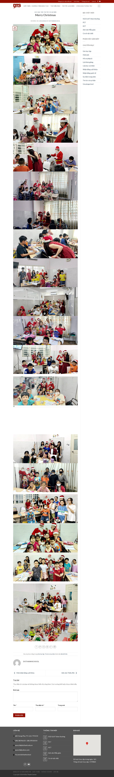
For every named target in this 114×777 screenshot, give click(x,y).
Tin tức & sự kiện (68, 6)
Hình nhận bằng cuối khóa (25, 673)
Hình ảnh (86, 55)
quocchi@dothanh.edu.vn (24, 745)
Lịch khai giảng (88, 62)
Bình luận (16, 690)
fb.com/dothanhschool (23, 755)
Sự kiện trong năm (89, 77)
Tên (15, 705)
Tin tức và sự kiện (50, 12)
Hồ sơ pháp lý (87, 58)
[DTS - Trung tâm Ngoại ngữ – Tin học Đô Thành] (17, 6)
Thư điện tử (40, 705)
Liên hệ (94, 1)
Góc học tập (38, 12)
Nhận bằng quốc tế (89, 73)
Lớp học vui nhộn (89, 66)
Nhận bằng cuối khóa (90, 69)
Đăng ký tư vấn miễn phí (65, 1)
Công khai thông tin (84, 6)
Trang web (61, 705)
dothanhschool (54, 21)
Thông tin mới (86, 1)
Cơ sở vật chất (88, 33)
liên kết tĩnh (64, 654)
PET (84, 22)
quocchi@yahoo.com (22, 750)
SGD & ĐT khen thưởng (91, 19)
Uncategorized (88, 84)
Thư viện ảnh (55, 6)
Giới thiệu (76, 1)
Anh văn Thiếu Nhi (68, 673)
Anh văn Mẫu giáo (89, 30)
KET (84, 26)
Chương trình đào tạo (39, 6)
